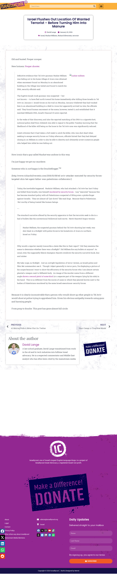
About (7, 519)
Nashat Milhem (51, 35)
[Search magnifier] (94, 6)
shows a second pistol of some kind (37, 276)
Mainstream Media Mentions (15, 538)
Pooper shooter (32, 66)
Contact (7, 527)
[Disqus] (58, 403)
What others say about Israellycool (17, 534)
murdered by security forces (61, 192)
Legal (7, 523)
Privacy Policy (10, 530)
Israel (42, 35)
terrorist (76, 35)
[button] (101, 6)
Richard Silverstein (65, 35)
